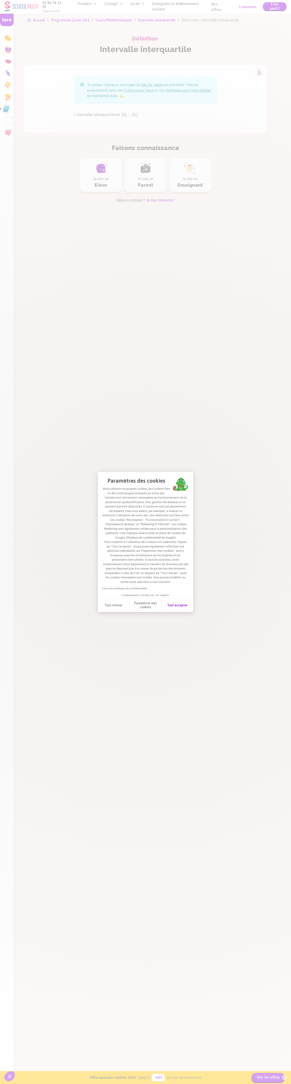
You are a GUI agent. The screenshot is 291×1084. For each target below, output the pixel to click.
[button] (9, 1076)
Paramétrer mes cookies (145, 605)
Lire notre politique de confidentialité (124, 588)
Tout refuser (114, 605)
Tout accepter (177, 605)
